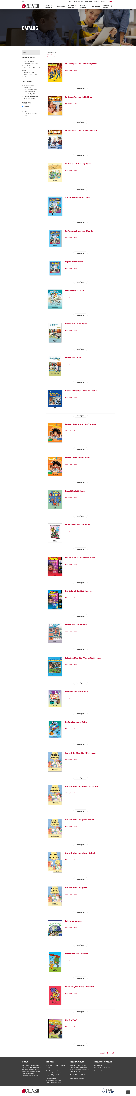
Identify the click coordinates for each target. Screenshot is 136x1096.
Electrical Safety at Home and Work (76, 624)
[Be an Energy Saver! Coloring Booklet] (55, 699)
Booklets (50, 55)
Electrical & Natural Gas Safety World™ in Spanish (80, 424)
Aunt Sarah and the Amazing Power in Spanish (79, 819)
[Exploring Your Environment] (55, 929)
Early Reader (28, 87)
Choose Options (80, 88)
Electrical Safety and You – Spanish (76, 323)
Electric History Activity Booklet (75, 491)
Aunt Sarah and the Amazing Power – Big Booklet (80, 853)
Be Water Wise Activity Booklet (74, 290)
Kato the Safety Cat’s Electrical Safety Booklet (79, 987)
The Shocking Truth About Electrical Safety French (81, 63)
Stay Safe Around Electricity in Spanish (77, 197)
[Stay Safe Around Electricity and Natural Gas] (55, 238)
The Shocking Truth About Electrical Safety (78, 97)
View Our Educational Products (78, 1075)
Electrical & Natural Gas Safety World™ (77, 457)
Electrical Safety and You (73, 357)
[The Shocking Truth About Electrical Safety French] (55, 72)
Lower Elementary (29, 92)
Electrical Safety (29, 61)
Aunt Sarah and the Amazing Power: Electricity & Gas (81, 786)
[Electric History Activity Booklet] (55, 500)
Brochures (27, 109)
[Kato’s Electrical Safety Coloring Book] (55, 962)
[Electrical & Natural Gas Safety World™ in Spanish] (55, 433)
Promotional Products (30, 113)
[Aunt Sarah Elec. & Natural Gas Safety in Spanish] (55, 762)
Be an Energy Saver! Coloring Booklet (76, 691)
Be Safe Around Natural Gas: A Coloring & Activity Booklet (83, 658)
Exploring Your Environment (73, 921)
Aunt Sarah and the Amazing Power (76, 887)
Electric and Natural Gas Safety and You (77, 524)
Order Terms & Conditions (77, 1078)
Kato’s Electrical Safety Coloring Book (76, 953)
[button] (111, 6)
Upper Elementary (29, 98)
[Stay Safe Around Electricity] (55, 268)
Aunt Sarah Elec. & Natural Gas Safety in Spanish (80, 753)
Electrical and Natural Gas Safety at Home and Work (81, 391)
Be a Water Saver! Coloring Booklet (76, 722)
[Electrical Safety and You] (55, 366)
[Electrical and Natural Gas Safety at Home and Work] (55, 399)
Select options (69, 70)
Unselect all (51, 57)
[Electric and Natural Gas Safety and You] (55, 533)
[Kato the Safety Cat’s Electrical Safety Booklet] (55, 995)
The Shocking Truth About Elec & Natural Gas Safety (81, 130)
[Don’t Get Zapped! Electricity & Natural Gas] (55, 600)
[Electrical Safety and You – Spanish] (55, 333)
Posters (26, 111)
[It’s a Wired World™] (55, 1029)
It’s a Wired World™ (71, 1020)
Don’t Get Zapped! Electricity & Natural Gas (78, 591)
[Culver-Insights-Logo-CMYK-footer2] (108, 1089)
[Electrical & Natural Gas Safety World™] (55, 466)
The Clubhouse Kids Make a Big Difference (78, 164)
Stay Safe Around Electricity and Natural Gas (79, 231)
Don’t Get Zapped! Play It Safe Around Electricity (80, 557)
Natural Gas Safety (29, 72)
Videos (26, 115)
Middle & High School (30, 94)
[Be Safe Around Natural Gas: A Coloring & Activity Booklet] (55, 667)
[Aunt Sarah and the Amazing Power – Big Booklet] (55, 862)
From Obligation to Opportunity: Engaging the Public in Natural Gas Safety (53, 1080)
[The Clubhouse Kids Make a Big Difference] (55, 173)
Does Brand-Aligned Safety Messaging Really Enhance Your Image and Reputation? (54, 1073)
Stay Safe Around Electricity (74, 261)
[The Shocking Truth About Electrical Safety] (55, 106)
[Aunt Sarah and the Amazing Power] (55, 896)
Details (76, 70)
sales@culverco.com (103, 1070)
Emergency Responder (30, 89)
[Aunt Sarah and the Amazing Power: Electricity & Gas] (55, 795)
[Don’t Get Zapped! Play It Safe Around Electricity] (55, 566)
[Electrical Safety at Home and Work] (55, 633)
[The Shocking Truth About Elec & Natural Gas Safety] (55, 139)
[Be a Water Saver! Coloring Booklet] (55, 729)
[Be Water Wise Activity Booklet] (55, 299)
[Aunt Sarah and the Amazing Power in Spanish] (55, 828)
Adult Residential (29, 85)
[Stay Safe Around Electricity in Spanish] (55, 206)
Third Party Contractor (31, 96)
